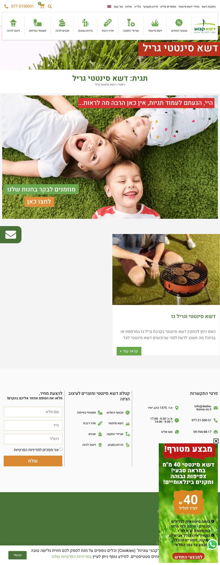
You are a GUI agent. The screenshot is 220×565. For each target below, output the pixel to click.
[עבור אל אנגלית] (109, 7)
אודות (128, 7)
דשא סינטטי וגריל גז (193, 316)
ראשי (121, 84)
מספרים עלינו (168, 7)
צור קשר (118, 7)
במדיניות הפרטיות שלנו (72, 557)
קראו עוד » (129, 351)
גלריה (137, 7)
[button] (216, 441)
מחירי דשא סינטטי (188, 7)
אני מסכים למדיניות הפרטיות (36, 450)
